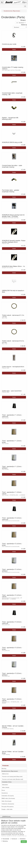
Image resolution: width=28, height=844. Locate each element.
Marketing (5, 841)
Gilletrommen (5, 774)
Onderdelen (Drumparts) (8, 795)
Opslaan (24, 841)
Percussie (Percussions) (8, 806)
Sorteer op (24, 24)
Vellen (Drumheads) (6, 801)
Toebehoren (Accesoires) (8, 804)
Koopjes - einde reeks (7, 809)
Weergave (23, 20)
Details (14, 49)
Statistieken (23, 838)
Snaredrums (5, 793)
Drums (3, 790)
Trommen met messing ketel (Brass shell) (12, 776)
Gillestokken (5, 784)
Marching (4, 768)
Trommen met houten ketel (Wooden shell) (12, 779)
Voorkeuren (14, 838)
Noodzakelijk (6, 838)
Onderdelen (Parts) (7, 782)
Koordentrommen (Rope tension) (10, 771)
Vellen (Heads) (5, 787)
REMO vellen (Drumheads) (8, 798)
